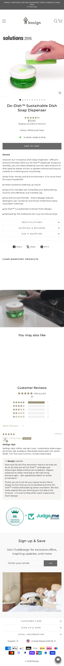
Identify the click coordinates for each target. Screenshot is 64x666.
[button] (31, 117)
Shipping (22, 124)
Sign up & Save (31, 628)
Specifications (32, 222)
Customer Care (31, 621)
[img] (9, 434)
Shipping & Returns (32, 228)
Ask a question (32, 234)
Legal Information (31, 634)
